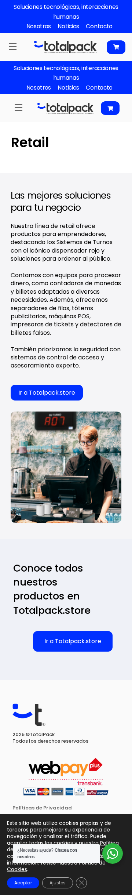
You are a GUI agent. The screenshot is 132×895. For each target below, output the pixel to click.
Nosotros (38, 26)
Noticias (68, 26)
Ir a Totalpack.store (46, 392)
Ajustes (58, 883)
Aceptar (23, 883)
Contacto (99, 26)
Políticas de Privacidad (42, 807)
